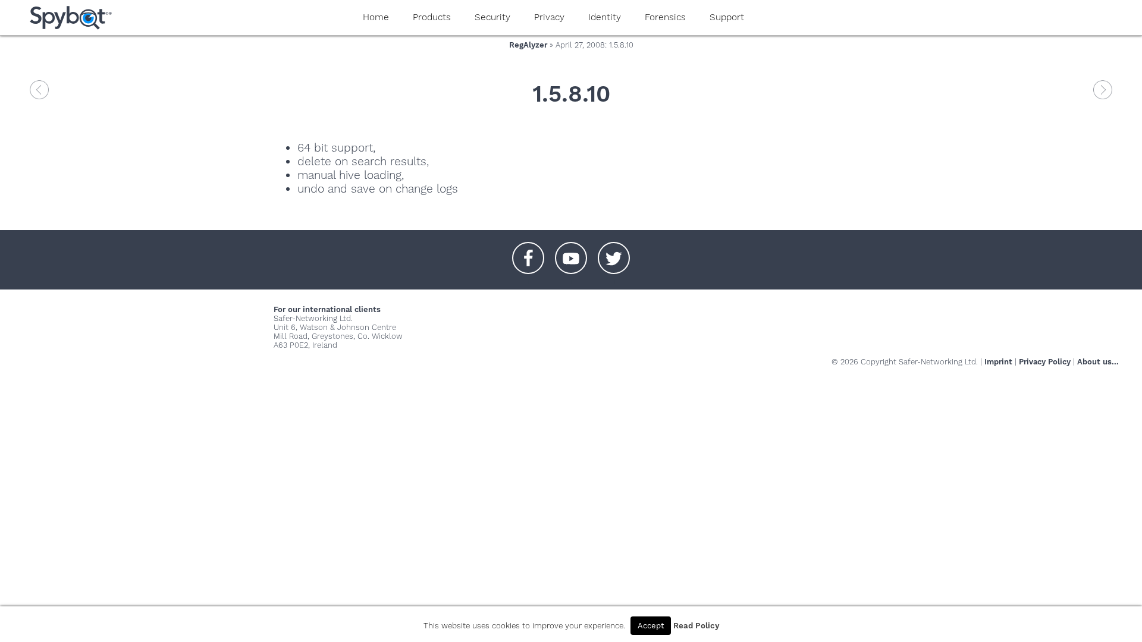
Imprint (998, 361)
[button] (528, 252)
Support (727, 17)
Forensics (665, 17)
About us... (1098, 361)
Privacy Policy (1045, 361)
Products (432, 17)
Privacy (549, 17)
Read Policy (696, 625)
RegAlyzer (528, 44)
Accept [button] (651, 625)
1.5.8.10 (571, 93)
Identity (604, 17)
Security (492, 17)
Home (376, 17)
